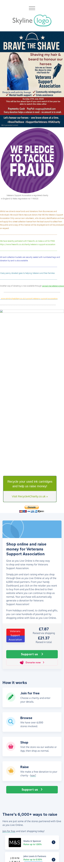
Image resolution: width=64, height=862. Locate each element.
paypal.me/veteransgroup (53, 286)
